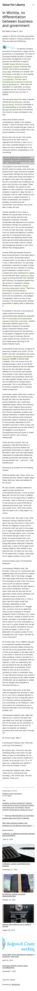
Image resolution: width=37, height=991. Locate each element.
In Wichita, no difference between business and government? (18, 834)
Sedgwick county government (12, 793)
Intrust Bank (6, 72)
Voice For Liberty (13, 4)
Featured (28, 803)
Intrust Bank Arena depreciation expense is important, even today (18, 955)
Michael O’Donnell (9, 110)
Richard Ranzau (8, 104)
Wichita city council (26, 810)
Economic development (17, 803)
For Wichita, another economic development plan (13, 895)
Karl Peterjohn (17, 102)
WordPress (16, 984)
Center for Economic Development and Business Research (18, 356)
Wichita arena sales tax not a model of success (16, 925)
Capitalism (5, 803)
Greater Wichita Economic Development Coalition (18, 805)
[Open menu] (33, 5)
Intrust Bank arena (8, 807)
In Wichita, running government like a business (16, 865)
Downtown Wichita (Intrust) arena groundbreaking (15, 967)
